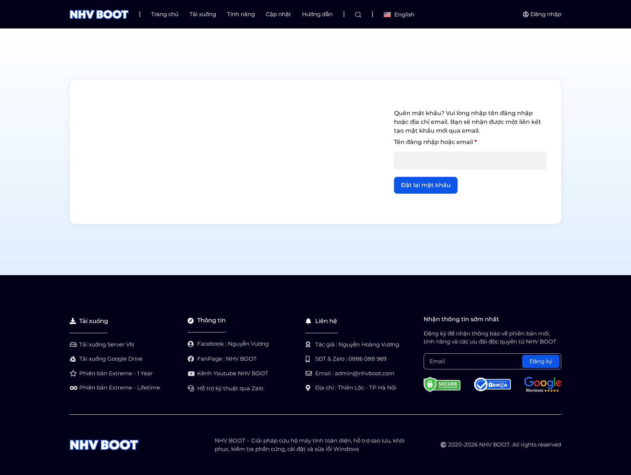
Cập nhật (278, 14)
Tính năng (241, 14)
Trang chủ (165, 14)
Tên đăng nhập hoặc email (443, 140)
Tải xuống (203, 14)
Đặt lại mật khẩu (426, 185)
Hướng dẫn (317, 14)
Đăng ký (540, 361)
